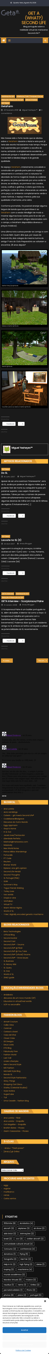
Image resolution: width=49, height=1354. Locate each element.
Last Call (7, 1058)
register (7, 1188)
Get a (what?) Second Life (34, 18)
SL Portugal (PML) (11, 878)
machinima (25, 1269)
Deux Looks (9, 1044)
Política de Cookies (23, 1350)
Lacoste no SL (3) (11, 540)
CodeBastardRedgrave (14, 818)
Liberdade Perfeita (12, 838)
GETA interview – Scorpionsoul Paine (22, 601)
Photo (31, 1290)
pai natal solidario (13, 1290)
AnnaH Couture (11, 1021)
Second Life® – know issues (16, 957)
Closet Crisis (9, 1038)
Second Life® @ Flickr (13, 948)
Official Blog (9, 934)
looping (9, 1269)
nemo (22, 1284)
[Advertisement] (24, 68)
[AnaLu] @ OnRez (11, 1151)
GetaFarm (13, 141)
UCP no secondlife (12, 1004)
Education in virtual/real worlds (18, 1001)
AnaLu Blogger (26, 543)
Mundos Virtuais (13, 1279)
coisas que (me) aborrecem (8, 660)
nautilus (9, 1284)
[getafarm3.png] (24, 349)
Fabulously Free (11, 1051)
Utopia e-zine (10, 898)
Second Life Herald (12, 871)
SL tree (7, 971)
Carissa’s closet (11, 1031)
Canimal (7, 1028)
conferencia (27, 1249)
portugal (36, 1295)
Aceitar (24, 1330)
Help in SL (10, 1264)
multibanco (9, 1192)
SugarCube (9, 1094)
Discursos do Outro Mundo (16, 822)
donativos (10, 1254)
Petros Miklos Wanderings (15, 851)
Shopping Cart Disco (13, 1084)
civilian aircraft (35, 1238)
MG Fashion (9, 1068)
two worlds (8, 894)
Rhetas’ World (10, 865)
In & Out (7, 832)
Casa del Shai (10, 1035)
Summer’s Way (11, 884)
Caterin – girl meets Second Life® (19, 815)
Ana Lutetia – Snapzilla (14, 1121)
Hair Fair (26, 1259)
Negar (24, 1337)
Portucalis (8, 855)
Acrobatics (26, 1223)
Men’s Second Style (12, 1064)
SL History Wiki (10, 964)
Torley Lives (9, 891)
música (31, 1279)
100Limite (10, 1223)
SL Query (8, 967)
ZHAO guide (9, 977)
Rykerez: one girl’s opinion (15, 868)
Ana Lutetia (9, 809)
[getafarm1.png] (24, 268)
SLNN (6, 881)
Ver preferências (24, 1344)
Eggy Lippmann (11, 825)
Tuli (5, 1097)
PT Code (7, 858)
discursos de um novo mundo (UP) (20, 998)
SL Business (9, 961)
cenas (6, 1195)
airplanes (24, 1228)
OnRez (35, 1284)
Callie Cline (9, 1025)
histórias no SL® (8, 96)
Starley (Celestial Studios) (15, 1087)
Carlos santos (10, 1198)
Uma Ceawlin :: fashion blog (16, 1100)
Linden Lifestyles (11, 1061)
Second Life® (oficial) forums (17, 954)
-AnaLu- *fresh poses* (14, 1148)
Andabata (8, 994)
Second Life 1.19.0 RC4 (43, 660)
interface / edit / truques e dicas (30, 96)
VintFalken (8, 901)
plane (22, 1295)
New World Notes (11, 848)
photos (9, 1295)
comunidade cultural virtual (18, 1243)
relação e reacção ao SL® (12, 100)
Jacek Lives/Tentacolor (14, 835)
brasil (8, 1238)
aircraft (9, 1228)
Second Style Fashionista (15, 1077)
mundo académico (14, 1274)
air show (39, 1228)
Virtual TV (8, 904)
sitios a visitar (31, 100)
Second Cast (9, 941)
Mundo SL (8, 1074)
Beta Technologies (12, 931)
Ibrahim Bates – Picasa (14, 1128)
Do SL (4, 472)
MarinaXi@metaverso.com (16, 841)
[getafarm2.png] (24, 308)
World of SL (9, 911)
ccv (19, 1238)
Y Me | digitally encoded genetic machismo (23, 914)
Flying (24, 1254)
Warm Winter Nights (13, 907)
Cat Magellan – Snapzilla (15, 1124)
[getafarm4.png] (24, 389)
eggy (6, 1185)
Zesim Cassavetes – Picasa (16, 1131)
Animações (27, 1233)
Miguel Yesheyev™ (29, 110)
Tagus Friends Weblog (14, 888)
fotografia (10, 1259)
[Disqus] (24, 695)
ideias (40, 1264)
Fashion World (10, 1054)
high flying (26, 1264)
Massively (8, 845)
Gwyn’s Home (10, 828)
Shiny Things (9, 1081)
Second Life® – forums (14, 944)
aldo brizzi (10, 1233)
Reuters (7, 861)
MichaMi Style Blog (12, 1071)
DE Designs (8, 1041)
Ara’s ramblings (11, 812)
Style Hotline (9, 1091)
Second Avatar (10, 938)
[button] (45, 1301)
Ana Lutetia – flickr (12, 1118)
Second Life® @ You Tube (15, 951)
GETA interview (7, 594)
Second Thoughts (12, 874)
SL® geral (5, 103)
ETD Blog (7, 1048)
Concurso (10, 1249)
